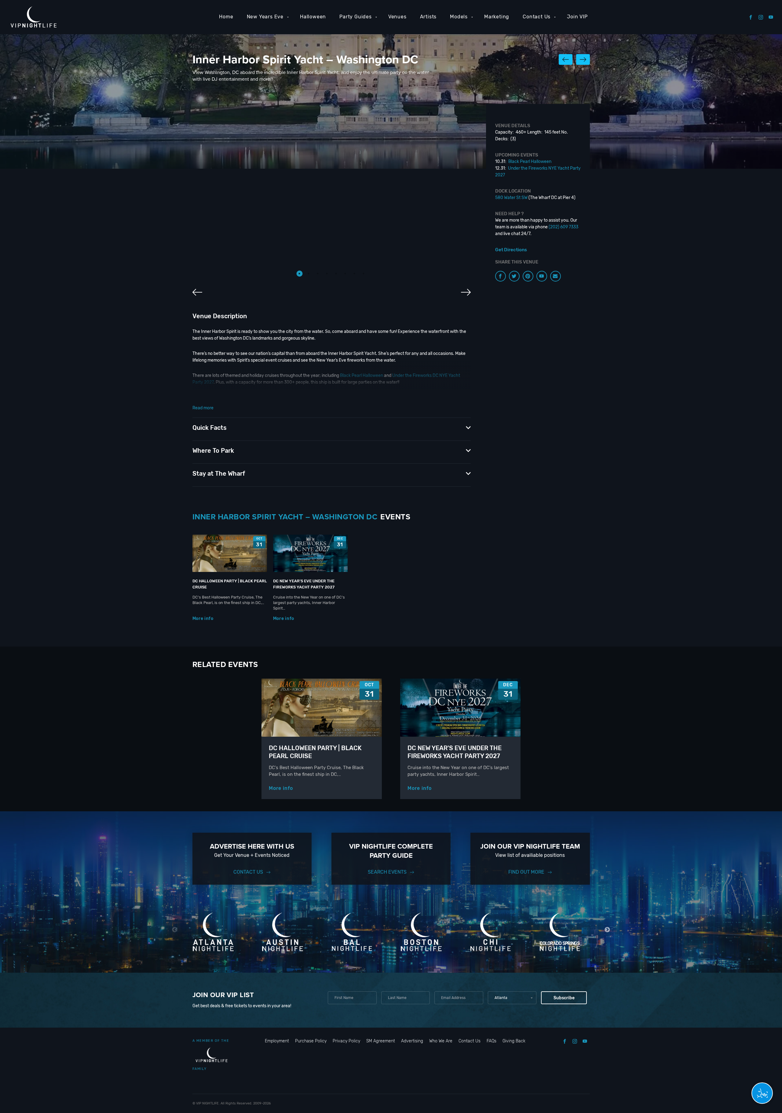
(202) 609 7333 (563, 227)
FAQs (491, 1041)
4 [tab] (327, 274)
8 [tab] (363, 274)
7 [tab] (354, 274)
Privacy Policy (346, 1041)
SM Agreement (380, 1041)
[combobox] (512, 997)
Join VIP (577, 17)
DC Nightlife (249, 404)
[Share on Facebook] (500, 276)
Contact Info (416, 397)
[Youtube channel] (541, 276)
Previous (175, 930)
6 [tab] (345, 274)
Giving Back (513, 1041)
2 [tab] (308, 274)
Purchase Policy (311, 1041)
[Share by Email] (555, 276)
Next (607, 930)
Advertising (412, 1041)
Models (459, 17)
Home (226, 17)
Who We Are (440, 1041)
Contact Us (536, 17)
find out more (526, 872)
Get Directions (511, 249)
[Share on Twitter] (514, 276)
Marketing (496, 17)
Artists (428, 17)
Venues (397, 17)
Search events (387, 872)
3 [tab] (318, 274)
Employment (277, 1041)
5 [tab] (336, 274)
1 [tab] (299, 274)
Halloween (313, 17)
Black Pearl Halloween (361, 375)
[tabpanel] (331, 191)
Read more (203, 408)
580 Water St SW (511, 197)
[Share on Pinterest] (528, 276)
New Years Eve (265, 17)
